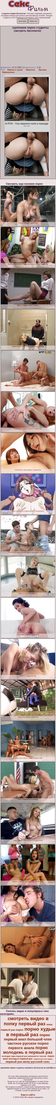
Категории (22, 21)
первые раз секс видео (43, 1059)
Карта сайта (28, 1095)
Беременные (8, 72)
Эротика (42, 70)
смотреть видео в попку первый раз (26, 1021)
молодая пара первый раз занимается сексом (24, 1056)
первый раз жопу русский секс (28, 1061)
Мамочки (30, 70)
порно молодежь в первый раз (27, 1050)
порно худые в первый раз (30, 1031)
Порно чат (33, 21)
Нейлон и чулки (15, 70)
